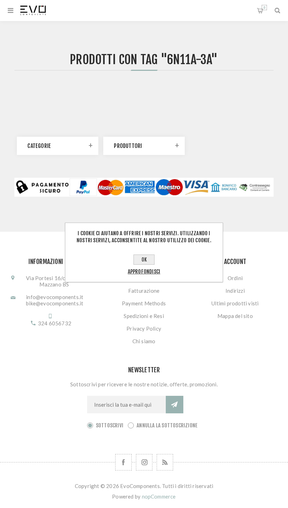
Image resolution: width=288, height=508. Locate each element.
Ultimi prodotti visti (234, 303)
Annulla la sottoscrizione (167, 425)
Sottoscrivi (109, 425)
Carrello (264, 7)
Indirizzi (235, 290)
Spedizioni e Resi (144, 316)
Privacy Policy (143, 328)
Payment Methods (144, 303)
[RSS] (165, 462)
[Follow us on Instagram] (144, 462)
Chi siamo (144, 341)
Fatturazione (143, 290)
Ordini (235, 278)
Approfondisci (144, 271)
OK (144, 260)
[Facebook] (123, 462)
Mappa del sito (235, 316)
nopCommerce (159, 496)
